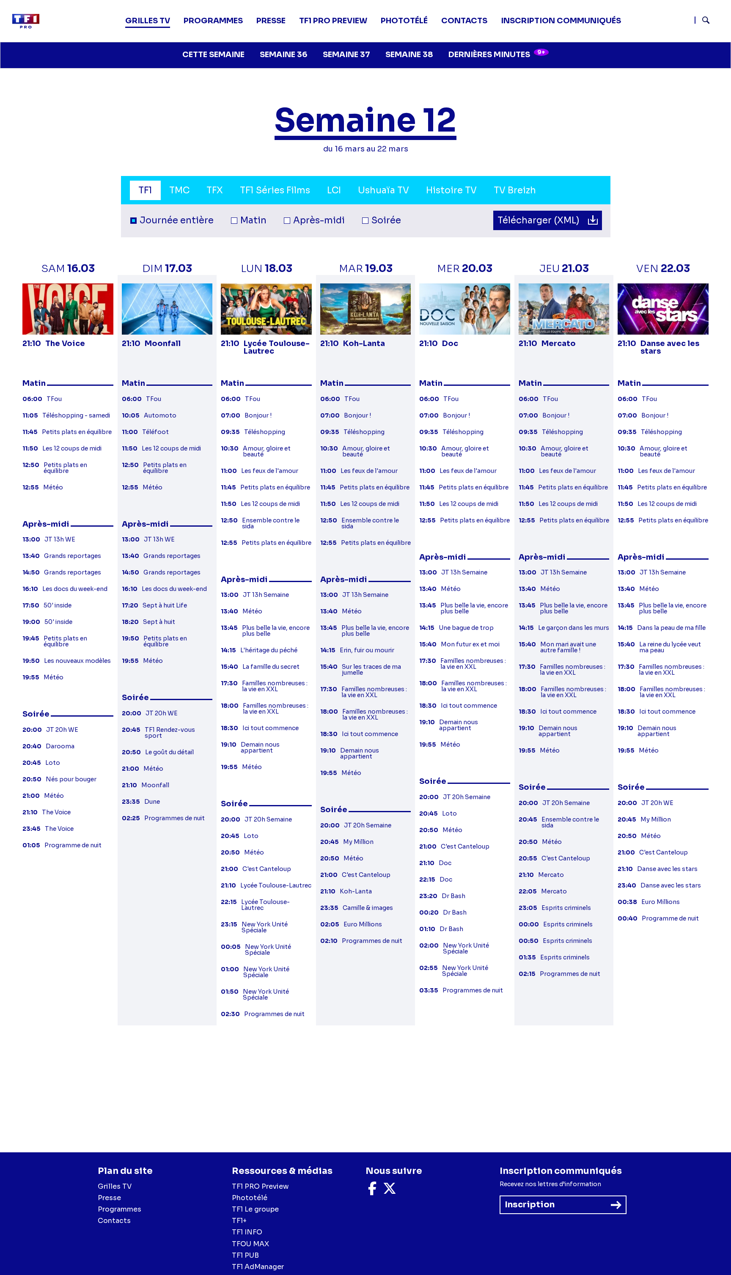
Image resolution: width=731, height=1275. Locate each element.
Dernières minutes (496, 54)
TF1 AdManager (258, 1266)
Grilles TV (147, 20)
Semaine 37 (346, 54)
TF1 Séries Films (275, 190)
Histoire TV (451, 190)
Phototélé (404, 20)
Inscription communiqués (561, 20)
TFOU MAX (250, 1243)
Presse (271, 20)
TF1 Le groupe (255, 1209)
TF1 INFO (247, 1232)
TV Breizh (515, 190)
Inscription (530, 1204)
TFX (214, 190)
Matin (253, 220)
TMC (179, 190)
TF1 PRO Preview (260, 1186)
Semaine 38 (409, 54)
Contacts (114, 1220)
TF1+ (239, 1220)
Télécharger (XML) (539, 220)
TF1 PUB (245, 1255)
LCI (334, 190)
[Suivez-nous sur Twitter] (389, 1191)
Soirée (386, 220)
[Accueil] (29, 21)
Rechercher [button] (702, 20)
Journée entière (177, 220)
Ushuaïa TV (383, 190)
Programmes (119, 1209)
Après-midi (319, 220)
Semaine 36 (284, 54)
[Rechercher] (709, 21)
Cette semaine (213, 54)
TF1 (145, 190)
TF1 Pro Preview (333, 20)
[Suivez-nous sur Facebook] (372, 1191)
